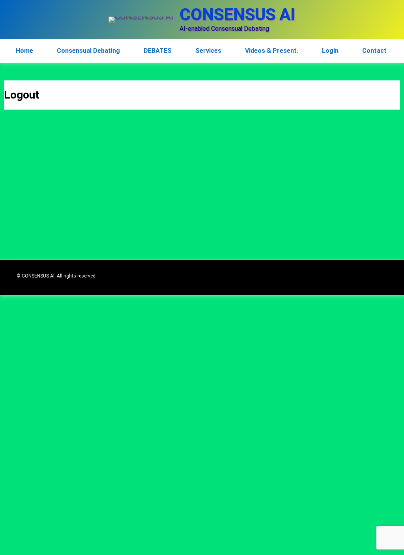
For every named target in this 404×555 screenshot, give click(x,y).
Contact (374, 50)
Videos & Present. (271, 50)
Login (330, 50)
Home (24, 50)
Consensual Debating (88, 50)
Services (208, 50)
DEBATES (158, 50)
